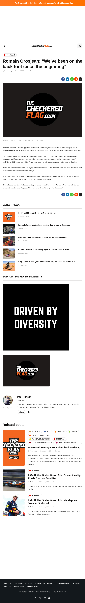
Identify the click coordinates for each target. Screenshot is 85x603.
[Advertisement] (42, 22)
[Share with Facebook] (63, 79)
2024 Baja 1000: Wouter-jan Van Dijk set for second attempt (43, 237)
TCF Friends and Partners (44, 583)
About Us (28, 583)
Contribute (18, 583)
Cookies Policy (32, 586)
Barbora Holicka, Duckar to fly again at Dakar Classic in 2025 (43, 250)
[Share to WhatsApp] (72, 79)
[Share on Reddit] (76, 79)
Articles (21, 412)
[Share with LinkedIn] (67, 79)
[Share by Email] (80, 79)
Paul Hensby (8, 71)
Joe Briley (33, 482)
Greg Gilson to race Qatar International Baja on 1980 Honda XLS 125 (46, 262)
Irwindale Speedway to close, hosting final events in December (44, 225)
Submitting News (63, 583)
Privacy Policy (19, 586)
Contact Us (7, 583)
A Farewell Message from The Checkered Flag (37, 213)
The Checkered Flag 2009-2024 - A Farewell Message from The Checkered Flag (44, 3)
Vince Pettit (33, 451)
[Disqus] (42, 548)
